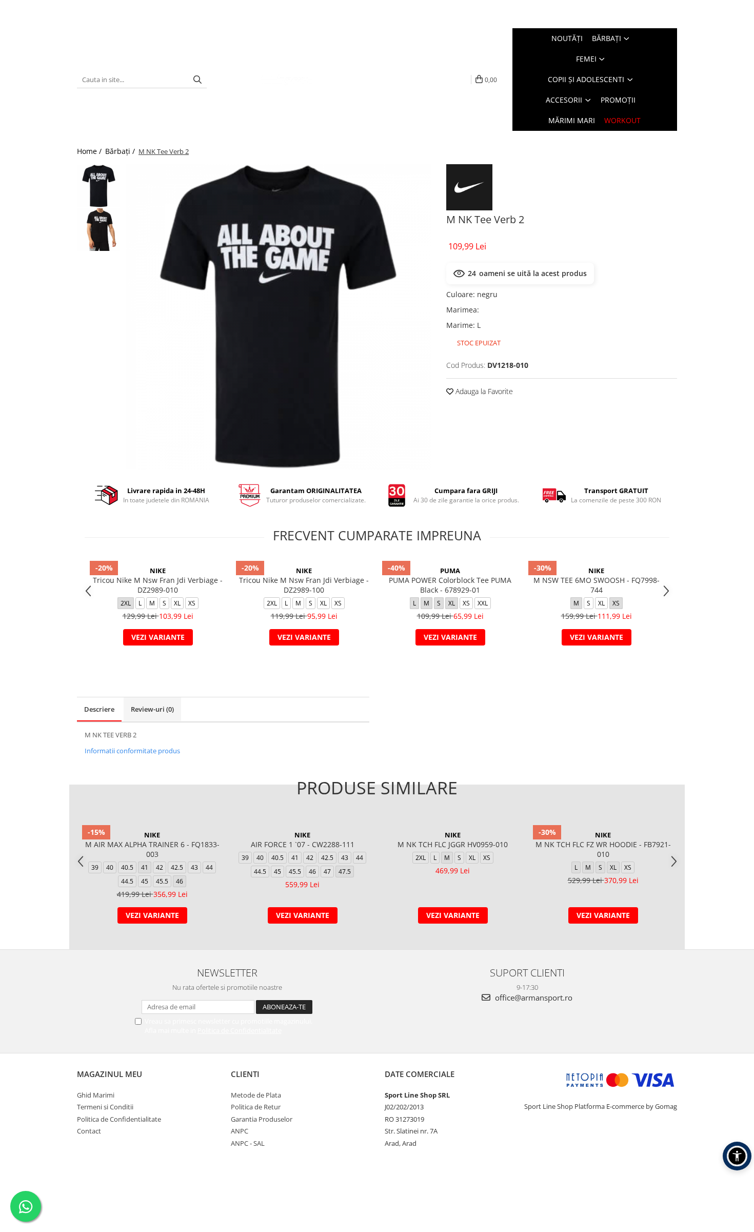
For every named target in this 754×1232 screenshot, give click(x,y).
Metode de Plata (256, 1095)
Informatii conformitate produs (132, 750)
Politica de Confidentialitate (239, 1030)
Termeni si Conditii (105, 1106)
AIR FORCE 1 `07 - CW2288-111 (302, 844)
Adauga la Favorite (483, 391)
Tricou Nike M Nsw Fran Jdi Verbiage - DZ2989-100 (304, 585)
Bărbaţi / (121, 151)
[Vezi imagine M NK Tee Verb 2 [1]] (98, 229)
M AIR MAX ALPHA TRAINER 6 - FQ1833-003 (152, 849)
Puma (450, 570)
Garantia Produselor (261, 1119)
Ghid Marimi (95, 1095)
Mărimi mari (571, 120)
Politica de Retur (256, 1106)
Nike (158, 570)
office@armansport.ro (532, 997)
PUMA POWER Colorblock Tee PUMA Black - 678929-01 (450, 585)
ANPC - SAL (248, 1143)
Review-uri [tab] (152, 709)
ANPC (239, 1131)
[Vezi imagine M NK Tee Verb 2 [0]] (98, 186)
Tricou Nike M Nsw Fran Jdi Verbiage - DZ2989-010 (158, 585)
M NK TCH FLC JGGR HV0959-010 (453, 844)
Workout (622, 120)
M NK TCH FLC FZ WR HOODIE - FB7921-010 (603, 849)
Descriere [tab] (99, 709)
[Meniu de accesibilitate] (737, 1156)
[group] (278, 317)
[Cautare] (197, 79)
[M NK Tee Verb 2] (278, 317)
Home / (90, 151)
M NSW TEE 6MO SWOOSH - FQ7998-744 (596, 585)
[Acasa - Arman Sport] (286, 79)
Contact (89, 1131)
